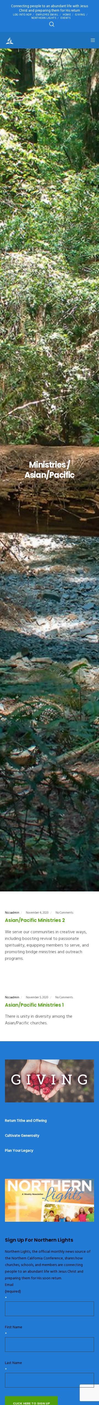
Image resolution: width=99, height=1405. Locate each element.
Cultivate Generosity (22, 1135)
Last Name (13, 1366)
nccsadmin (12, 912)
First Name (13, 1330)
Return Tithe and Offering (26, 1120)
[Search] (51, 24)
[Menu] (91, 40)
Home (67, 14)
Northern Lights (43, 18)
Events (65, 18)
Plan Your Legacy (19, 1150)
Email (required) (13, 1291)
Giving (80, 14)
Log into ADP (22, 14)
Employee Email (47, 14)
